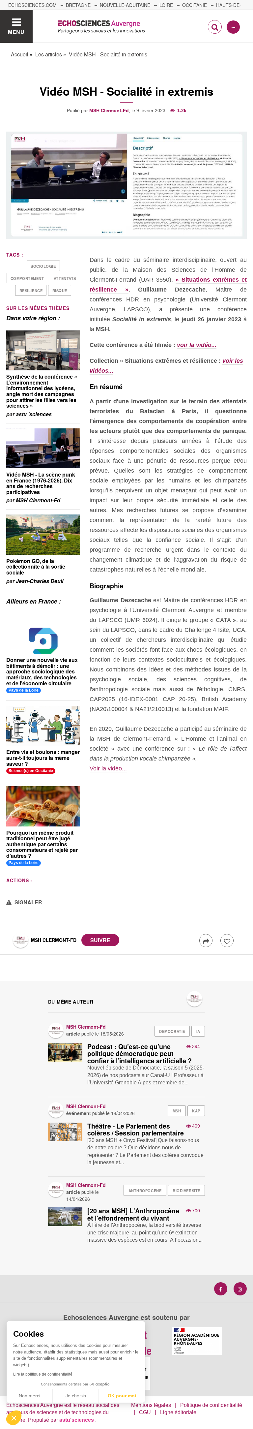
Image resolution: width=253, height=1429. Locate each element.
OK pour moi (122, 1395)
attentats (65, 278)
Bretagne (78, 5)
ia (198, 1031)
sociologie (43, 266)
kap (196, 1110)
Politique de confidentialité (211, 1405)
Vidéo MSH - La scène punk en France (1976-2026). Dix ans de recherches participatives (40, 483)
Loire (166, 5)
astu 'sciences (34, 414)
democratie (172, 1031)
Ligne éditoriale (178, 1412)
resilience (31, 290)
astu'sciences (77, 1420)
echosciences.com (32, 5)
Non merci (29, 1395)
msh (177, 1110)
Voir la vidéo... (108, 768)
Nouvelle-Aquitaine (125, 5)
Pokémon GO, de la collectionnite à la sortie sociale (35, 566)
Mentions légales (151, 1405)
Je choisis (76, 1395)
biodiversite (186, 1190)
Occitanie (194, 5)
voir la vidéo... (196, 345)
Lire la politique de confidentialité (42, 1374)
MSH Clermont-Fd (109, 110)
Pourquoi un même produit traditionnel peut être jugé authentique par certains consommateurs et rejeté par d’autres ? (42, 844)
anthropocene (145, 1190)
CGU (145, 1412)
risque (59, 290)
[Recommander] (227, 940)
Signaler (27, 902)
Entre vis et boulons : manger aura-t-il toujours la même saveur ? (43, 757)
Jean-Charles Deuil (39, 581)
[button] (14, 1418)
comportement (27, 278)
